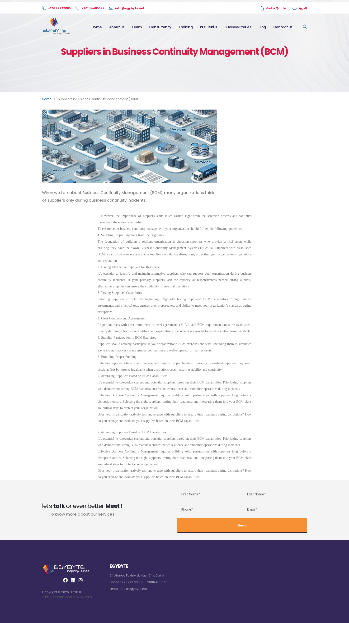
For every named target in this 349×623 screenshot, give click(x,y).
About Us (116, 27)
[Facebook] (65, 580)
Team (137, 27)
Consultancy (160, 27)
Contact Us (282, 27)
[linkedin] (73, 580)
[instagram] (80, 580)
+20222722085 (59, 8)
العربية (302, 8)
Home (96, 27)
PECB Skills (208, 27)
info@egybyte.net (129, 8)
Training (186, 27)
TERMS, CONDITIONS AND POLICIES (67, 597)
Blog (262, 27)
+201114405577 (92, 8)
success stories (238, 27)
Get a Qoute (276, 8)
